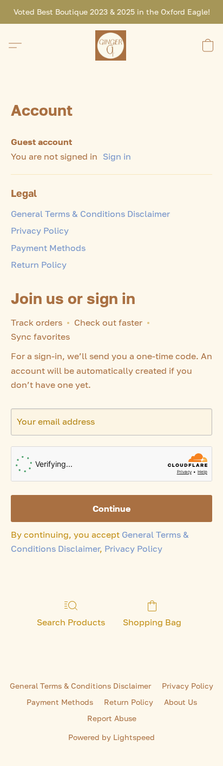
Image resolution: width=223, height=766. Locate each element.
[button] (111, 45)
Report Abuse (111, 718)
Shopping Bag (152, 622)
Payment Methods (48, 247)
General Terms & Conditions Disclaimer (90, 213)
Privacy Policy (40, 230)
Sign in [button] (117, 156)
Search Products (71, 622)
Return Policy (39, 264)
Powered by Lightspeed (111, 737)
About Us (180, 701)
